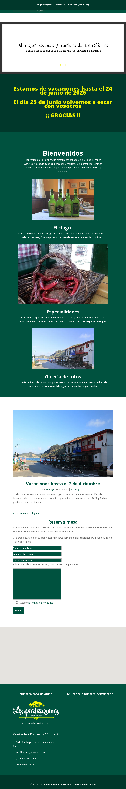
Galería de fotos (63, 376)
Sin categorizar (77, 489)
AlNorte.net (89, 784)
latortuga (50, 489)
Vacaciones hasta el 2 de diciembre (63, 484)
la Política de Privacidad (40, 602)
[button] (65, 652)
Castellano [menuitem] (60, 4)
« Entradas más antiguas (26, 513)
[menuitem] (44, 5)
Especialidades (63, 312)
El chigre (63, 227)
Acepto (35, 602)
